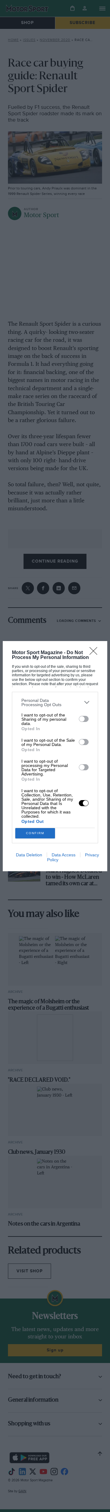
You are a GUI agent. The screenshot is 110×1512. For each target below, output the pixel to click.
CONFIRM (35, 833)
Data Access (63, 854)
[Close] (95, 653)
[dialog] (55, 756)
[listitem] (55, 702)
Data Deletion (29, 854)
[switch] (84, 719)
